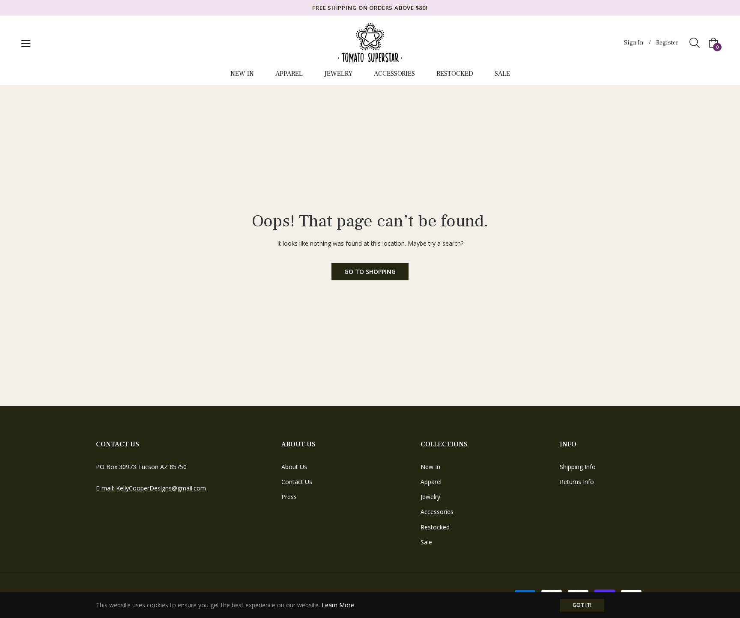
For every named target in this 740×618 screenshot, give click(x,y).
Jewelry (430, 497)
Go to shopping (370, 271)
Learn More (338, 605)
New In (430, 467)
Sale (426, 542)
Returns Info (577, 482)
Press (289, 497)
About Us (294, 467)
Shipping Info (578, 467)
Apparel (431, 482)
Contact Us (296, 482)
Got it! (582, 605)
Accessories (437, 512)
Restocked (435, 527)
